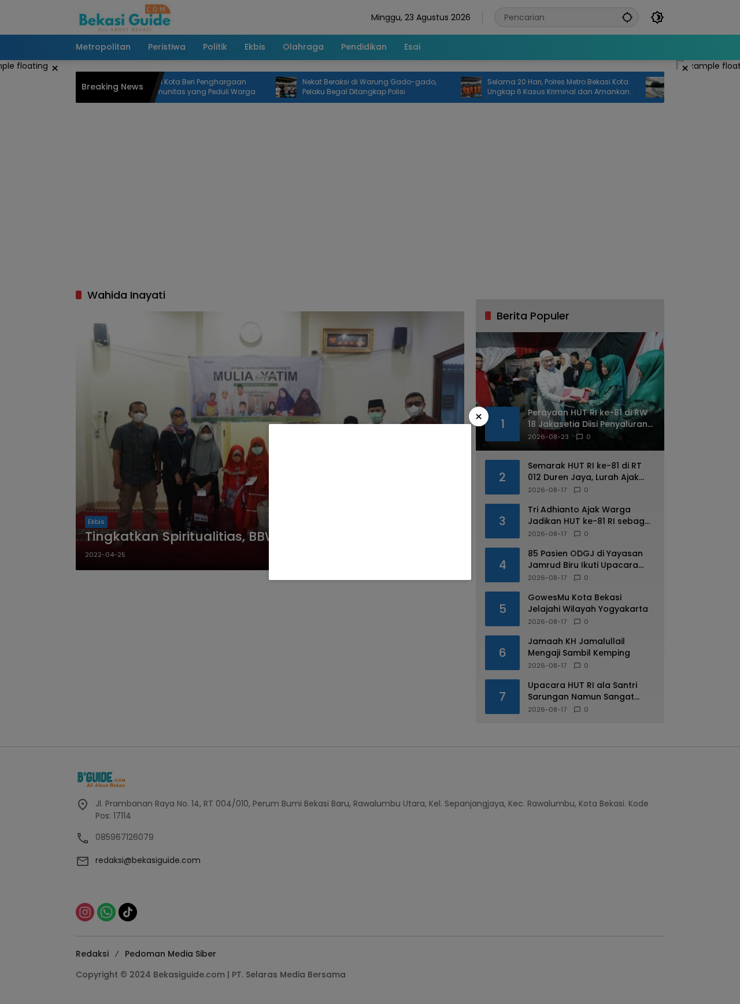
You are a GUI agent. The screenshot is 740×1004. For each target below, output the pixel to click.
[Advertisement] (370, 502)
